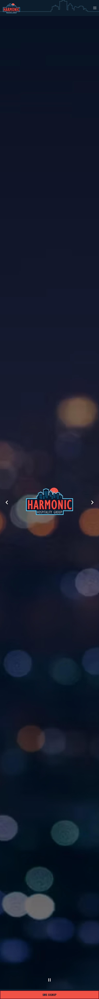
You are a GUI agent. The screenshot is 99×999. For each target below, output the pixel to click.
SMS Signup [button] (50, 995)
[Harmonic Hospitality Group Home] (11, 7)
